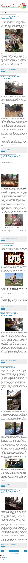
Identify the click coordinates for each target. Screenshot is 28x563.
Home (14, 551)
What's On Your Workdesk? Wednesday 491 (10, 17)
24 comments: (14, 69)
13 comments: (14, 484)
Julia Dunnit (4, 557)
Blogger (16, 561)
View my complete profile (5, 559)
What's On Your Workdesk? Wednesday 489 (10, 157)
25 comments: (14, 238)
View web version (14, 553)
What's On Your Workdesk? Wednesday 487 (10, 492)
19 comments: (14, 306)
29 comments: (14, 544)
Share (3, 71)
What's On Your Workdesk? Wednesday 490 (10, 77)
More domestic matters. (9, 367)
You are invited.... (7, 245)
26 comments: (14, 149)
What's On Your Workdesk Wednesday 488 (10, 314)
